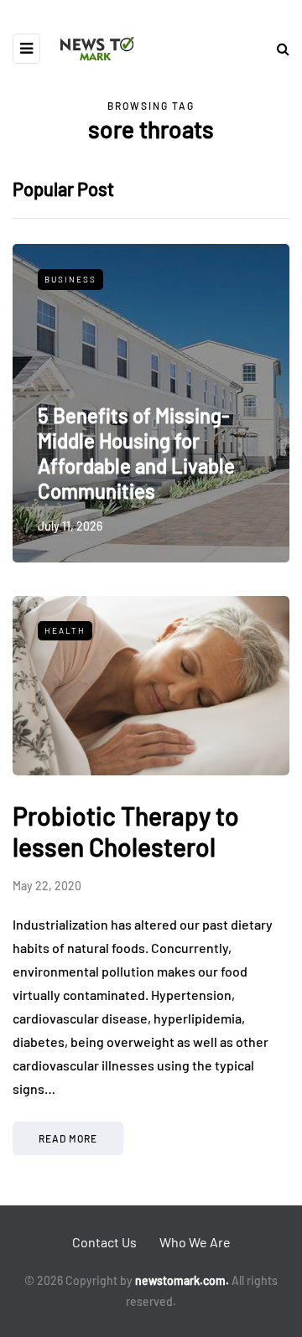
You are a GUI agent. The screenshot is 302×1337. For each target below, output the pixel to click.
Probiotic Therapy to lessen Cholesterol (126, 832)
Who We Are (195, 1242)
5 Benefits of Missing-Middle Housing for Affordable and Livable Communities (136, 453)
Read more (68, 1138)
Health (65, 630)
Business (70, 279)
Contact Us (104, 1242)
